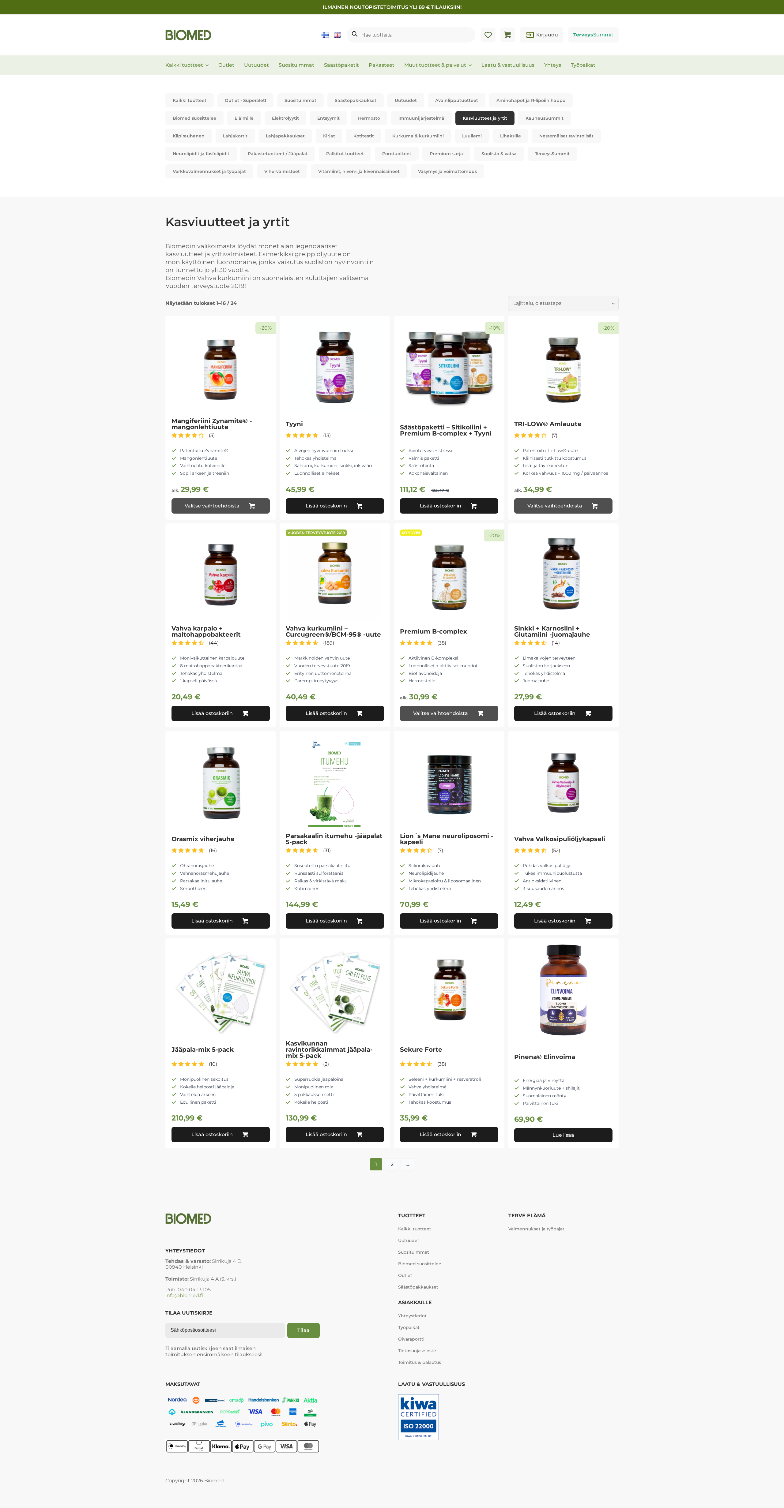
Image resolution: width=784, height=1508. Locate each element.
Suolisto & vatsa (499, 153)
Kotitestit (363, 136)
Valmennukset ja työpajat (536, 1229)
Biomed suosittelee (194, 118)
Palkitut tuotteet (345, 153)
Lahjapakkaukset (285, 136)
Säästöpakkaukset (355, 100)
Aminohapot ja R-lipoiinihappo (530, 100)
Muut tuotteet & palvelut (435, 65)
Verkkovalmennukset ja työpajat (209, 171)
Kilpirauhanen (189, 136)
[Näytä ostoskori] (507, 35)
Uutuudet (256, 65)
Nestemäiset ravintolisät (566, 136)
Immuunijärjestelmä (421, 118)
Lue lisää (563, 1135)
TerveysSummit (552, 153)
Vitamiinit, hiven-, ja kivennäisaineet (359, 171)
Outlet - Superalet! (245, 100)
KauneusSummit (545, 118)
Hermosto (369, 118)
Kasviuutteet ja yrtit (485, 118)
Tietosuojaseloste (417, 1350)
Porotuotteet (396, 153)
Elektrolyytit (285, 118)
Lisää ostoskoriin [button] (326, 506)
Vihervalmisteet (282, 171)
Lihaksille (510, 136)
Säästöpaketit (341, 65)
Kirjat (329, 136)
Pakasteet (381, 65)
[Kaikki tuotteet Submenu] (209, 65)
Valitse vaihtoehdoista (212, 506)
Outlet (226, 65)
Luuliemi (472, 136)
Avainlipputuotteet (456, 100)
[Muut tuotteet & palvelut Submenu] (472, 65)
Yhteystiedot (412, 1316)
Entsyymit (328, 118)
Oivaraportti (411, 1339)
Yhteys (552, 65)
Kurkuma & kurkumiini (418, 136)
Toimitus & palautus (419, 1362)
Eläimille (244, 118)
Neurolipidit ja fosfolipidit (201, 153)
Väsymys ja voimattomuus (447, 171)
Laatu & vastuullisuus (507, 65)
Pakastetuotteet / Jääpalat (278, 153)
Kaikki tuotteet (184, 65)
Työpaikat (583, 65)
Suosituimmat (296, 65)
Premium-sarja (446, 153)
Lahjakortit (235, 136)
